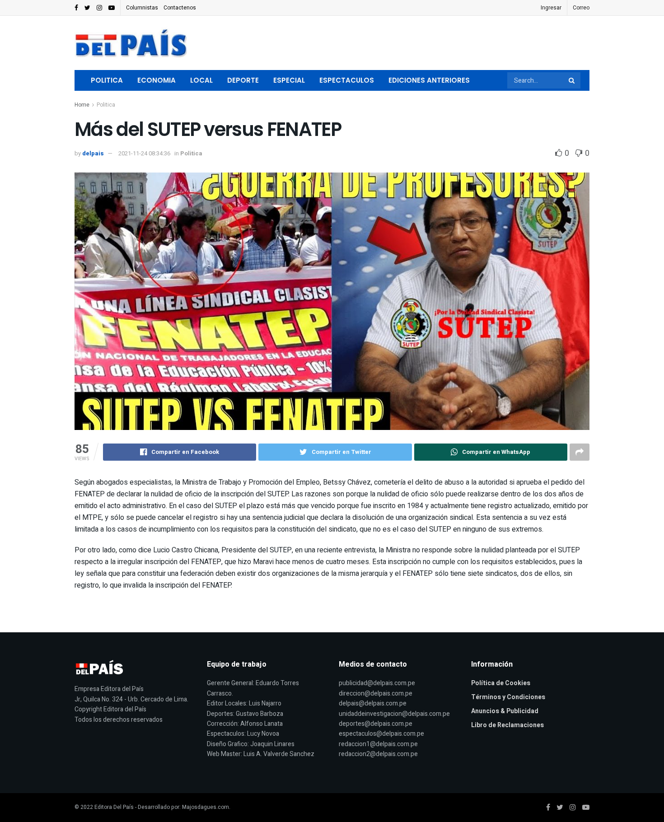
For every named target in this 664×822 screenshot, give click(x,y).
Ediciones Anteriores (429, 80)
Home (82, 105)
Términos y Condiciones (508, 697)
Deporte (243, 80)
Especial (289, 80)
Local (201, 80)
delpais (93, 153)
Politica (107, 80)
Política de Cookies (500, 683)
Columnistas (142, 8)
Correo (581, 8)
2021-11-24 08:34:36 (144, 153)
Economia (156, 80)
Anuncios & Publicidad (504, 711)
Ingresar (551, 8)
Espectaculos (346, 80)
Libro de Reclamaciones (507, 725)
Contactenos (180, 8)
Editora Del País (114, 807)
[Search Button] (572, 80)
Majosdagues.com (205, 807)
